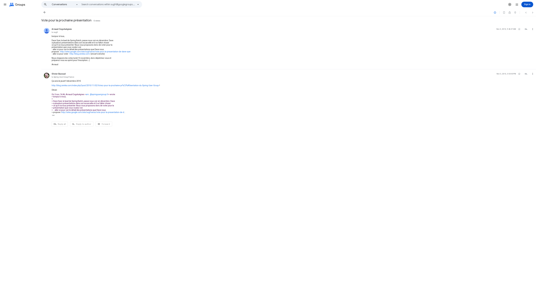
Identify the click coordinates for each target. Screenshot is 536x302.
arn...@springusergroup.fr (97, 94)
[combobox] (108, 4)
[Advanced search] (138, 4)
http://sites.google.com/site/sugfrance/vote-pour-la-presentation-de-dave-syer (95, 51)
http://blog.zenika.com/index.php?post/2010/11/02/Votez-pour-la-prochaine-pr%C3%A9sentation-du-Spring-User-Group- (105, 85)
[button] (5, 4)
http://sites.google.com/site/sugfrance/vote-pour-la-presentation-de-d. (93, 112)
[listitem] (288, 47)
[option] (65, 4)
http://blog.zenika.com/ (80, 54)
